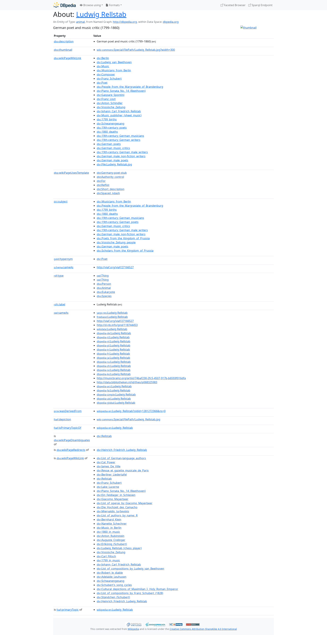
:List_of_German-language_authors (121, 458)
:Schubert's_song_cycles (114, 585)
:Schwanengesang (110, 123)
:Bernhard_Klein (109, 519)
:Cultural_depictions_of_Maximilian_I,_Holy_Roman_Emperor (137, 589)
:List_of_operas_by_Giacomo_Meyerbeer (124, 503)
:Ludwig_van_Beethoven (114, 62)
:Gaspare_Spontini (110, 95)
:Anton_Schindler (110, 103)
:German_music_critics (113, 148)
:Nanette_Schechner (112, 523)
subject (60, 201)
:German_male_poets (112, 160)
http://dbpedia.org (125, 22)
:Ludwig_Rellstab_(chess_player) (119, 548)
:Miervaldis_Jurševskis (113, 511)
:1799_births (107, 119)
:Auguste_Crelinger (111, 540)
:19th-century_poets (112, 127)
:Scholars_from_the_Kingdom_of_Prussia (125, 250)
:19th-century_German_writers (118, 140)
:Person (104, 284)
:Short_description (110, 189)
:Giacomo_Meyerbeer (112, 499)
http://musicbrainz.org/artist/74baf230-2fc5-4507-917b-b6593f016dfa (141, 378)
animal (80, 22)
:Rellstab (104, 436)
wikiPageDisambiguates (72, 440)
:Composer (106, 74)
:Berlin (103, 58)
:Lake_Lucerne (108, 487)
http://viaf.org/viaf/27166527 (115, 267)
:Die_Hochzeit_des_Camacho (117, 507)
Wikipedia (133, 629)
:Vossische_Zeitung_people (116, 242)
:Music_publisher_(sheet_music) (119, 115)
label (59, 304)
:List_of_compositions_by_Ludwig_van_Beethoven (130, 568)
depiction (62, 419)
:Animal (104, 288)
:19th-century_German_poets (117, 222)
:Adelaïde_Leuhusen (111, 577)
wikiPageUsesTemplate (71, 173)
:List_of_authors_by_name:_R (117, 515)
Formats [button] (114, 5)
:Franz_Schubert (109, 78)
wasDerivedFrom (68, 411)
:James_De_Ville (108, 466)
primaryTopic (68, 609)
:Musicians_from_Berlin (114, 70)
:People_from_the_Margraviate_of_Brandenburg (130, 87)
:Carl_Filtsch (106, 556)
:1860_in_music (108, 532)
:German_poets (109, 144)
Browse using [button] (92, 5)
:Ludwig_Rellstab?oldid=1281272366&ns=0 (131, 411)
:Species (104, 296)
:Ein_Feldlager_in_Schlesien (116, 495)
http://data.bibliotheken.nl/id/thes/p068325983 (127, 382)
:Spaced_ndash (108, 193)
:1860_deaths (107, 132)
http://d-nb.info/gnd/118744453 (117, 325)
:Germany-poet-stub (112, 173)
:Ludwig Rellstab (112, 313)
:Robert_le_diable (110, 573)
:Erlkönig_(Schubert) (112, 544)
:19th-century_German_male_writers (122, 152)
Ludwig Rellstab (101, 14)
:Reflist (103, 185)
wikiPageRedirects (71, 450)
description (64, 41)
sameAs (63, 267)
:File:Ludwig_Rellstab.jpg (114, 164)
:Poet (102, 82)
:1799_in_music (108, 560)
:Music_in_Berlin (109, 528)
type (59, 275)
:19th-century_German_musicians (120, 136)
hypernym (63, 259)
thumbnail (63, 50)
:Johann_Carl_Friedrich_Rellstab (119, 111)
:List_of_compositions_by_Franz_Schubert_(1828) (130, 593)
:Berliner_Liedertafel (112, 474)
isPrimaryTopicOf (67, 428)
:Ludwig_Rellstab (115, 428)
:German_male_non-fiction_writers (121, 156)
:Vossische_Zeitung (111, 107)
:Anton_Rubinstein (110, 536)
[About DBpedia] (64, 5)
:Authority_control (110, 177)
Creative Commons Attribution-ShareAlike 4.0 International (203, 629)
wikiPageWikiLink (67, 58)
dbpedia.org (171, 22)
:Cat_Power (106, 462)
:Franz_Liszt (106, 99)
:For (101, 181)
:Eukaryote (106, 292)
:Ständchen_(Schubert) (113, 597)
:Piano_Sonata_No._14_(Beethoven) (121, 91)
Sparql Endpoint (261, 5)
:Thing (103, 275)
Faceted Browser (234, 5)
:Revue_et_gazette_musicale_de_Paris (123, 470)
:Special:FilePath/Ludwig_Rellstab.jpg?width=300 (136, 50)
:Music (103, 66)
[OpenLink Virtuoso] (133, 624)
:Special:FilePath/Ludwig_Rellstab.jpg (128, 419)
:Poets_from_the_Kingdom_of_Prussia (123, 238)
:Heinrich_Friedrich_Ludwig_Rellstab (122, 450)
